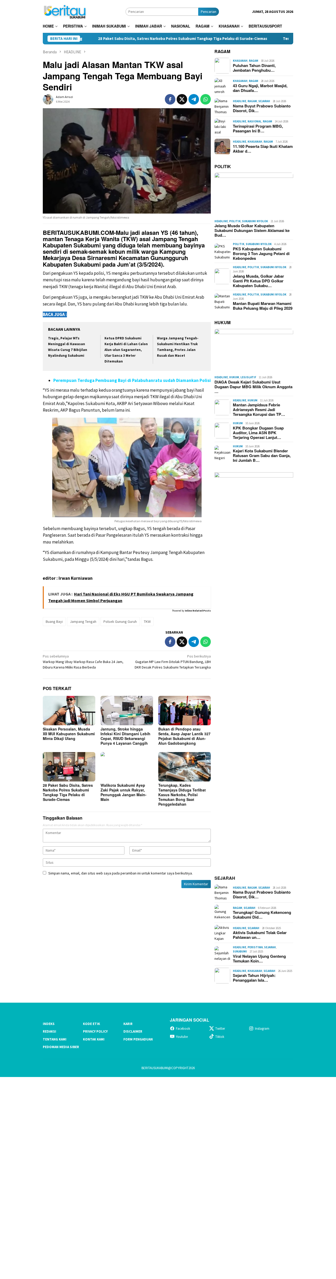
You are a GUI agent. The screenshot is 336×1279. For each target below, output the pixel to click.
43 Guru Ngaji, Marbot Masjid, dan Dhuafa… (260, 88)
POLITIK (222, 166)
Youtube (182, 1036)
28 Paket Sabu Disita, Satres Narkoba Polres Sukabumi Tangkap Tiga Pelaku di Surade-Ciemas (141, 38)
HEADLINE (239, 101)
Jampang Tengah (83, 621)
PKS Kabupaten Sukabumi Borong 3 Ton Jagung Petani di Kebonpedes (261, 253)
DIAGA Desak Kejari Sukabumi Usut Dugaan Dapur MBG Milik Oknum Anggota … (253, 387)
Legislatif (248, 377)
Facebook (183, 1028)
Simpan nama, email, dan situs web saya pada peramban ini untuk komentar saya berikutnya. (120, 873)
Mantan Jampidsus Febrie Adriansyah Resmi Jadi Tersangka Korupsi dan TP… (259, 409)
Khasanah (240, 61)
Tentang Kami (54, 1039)
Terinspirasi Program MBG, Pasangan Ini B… (258, 128)
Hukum (234, 377)
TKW (147, 621)
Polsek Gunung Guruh (120, 621)
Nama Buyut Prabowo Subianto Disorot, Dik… (262, 108)
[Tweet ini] (182, 99)
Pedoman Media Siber (61, 1047)
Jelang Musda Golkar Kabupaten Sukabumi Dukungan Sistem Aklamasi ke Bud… (252, 230)
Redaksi (49, 1031)
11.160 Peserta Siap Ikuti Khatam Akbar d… (263, 148)
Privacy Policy (95, 1031)
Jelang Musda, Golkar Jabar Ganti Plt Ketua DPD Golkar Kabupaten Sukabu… (258, 281)
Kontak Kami (93, 1039)
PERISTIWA (255, 947)
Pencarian (208, 11)
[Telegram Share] (193, 99)
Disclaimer (132, 1031)
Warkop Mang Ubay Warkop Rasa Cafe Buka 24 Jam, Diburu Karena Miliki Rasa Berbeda (83, 662)
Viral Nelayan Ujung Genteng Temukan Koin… (259, 958)
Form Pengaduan (138, 1039)
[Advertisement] (157, 1177)
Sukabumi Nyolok (255, 221)
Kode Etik (91, 1024)
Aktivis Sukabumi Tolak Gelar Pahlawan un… (260, 935)
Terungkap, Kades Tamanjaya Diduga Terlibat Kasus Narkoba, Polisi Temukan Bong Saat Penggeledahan (182, 795)
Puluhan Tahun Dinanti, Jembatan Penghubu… (254, 68)
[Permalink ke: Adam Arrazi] (48, 99)
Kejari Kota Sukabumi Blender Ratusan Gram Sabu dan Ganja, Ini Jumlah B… (262, 455)
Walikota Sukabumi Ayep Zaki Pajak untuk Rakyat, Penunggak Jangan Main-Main (123, 792)
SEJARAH (224, 878)
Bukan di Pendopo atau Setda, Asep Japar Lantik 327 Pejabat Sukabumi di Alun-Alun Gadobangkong (184, 736)
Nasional (254, 121)
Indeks (49, 1024)
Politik (235, 221)
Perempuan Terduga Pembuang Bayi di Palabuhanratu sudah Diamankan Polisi (132, 380)
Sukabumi (240, 951)
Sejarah (264, 101)
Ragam (253, 61)
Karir (128, 1024)
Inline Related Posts (198, 610)
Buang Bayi (54, 621)
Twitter (220, 1028)
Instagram (262, 1028)
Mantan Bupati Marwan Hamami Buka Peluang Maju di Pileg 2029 (262, 305)
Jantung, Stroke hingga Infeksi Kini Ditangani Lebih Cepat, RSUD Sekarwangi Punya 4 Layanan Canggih (125, 736)
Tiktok (219, 1036)
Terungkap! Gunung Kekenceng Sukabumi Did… (262, 914)
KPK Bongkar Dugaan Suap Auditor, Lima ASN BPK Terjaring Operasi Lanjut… (258, 433)
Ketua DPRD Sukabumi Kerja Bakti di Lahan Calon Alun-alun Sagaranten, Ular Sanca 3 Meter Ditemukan (126, 350)
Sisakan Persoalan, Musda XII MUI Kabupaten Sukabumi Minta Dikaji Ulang (69, 733)
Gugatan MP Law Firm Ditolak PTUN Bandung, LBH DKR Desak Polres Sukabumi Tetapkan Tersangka (173, 662)
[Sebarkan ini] (170, 99)
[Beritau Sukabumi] (64, 11)
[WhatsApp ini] (205, 99)
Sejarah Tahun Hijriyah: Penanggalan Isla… (254, 977)
